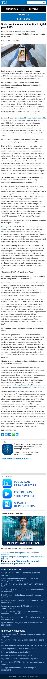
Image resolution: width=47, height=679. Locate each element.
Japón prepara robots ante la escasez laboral (19, 649)
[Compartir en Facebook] (2, 434)
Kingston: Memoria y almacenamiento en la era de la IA (23, 645)
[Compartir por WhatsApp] (13, 434)
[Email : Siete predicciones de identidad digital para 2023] (17, 434)
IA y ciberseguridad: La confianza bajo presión (19, 659)
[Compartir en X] (6, 434)
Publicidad (22, 677)
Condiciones (33, 677)
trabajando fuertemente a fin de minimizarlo (28, 387)
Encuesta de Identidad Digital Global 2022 (30, 118)
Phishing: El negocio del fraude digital (16, 655)
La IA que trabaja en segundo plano (15, 652)
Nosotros (12, 677)
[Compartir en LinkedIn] (9, 434)
